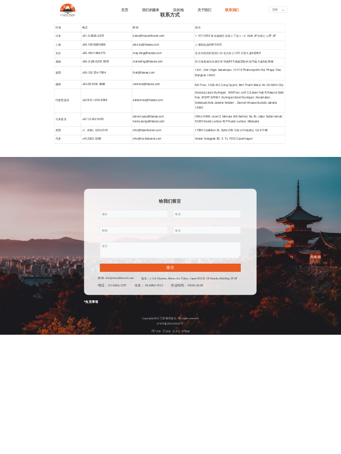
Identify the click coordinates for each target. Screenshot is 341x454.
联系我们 (232, 10)
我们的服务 (150, 10)
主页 (124, 10)
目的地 (178, 10)
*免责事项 (91, 302)
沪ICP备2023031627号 (170, 323)
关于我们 (204, 10)
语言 (275, 9)
